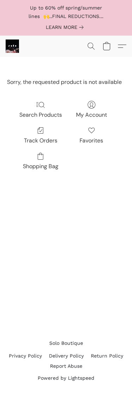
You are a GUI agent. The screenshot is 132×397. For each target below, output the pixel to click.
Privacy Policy (25, 356)
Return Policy (107, 356)
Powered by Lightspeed (66, 378)
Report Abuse (66, 366)
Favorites (91, 140)
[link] (66, 27)
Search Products (40, 114)
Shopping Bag (40, 166)
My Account (91, 114)
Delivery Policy (66, 356)
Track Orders (40, 140)
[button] (13, 46)
